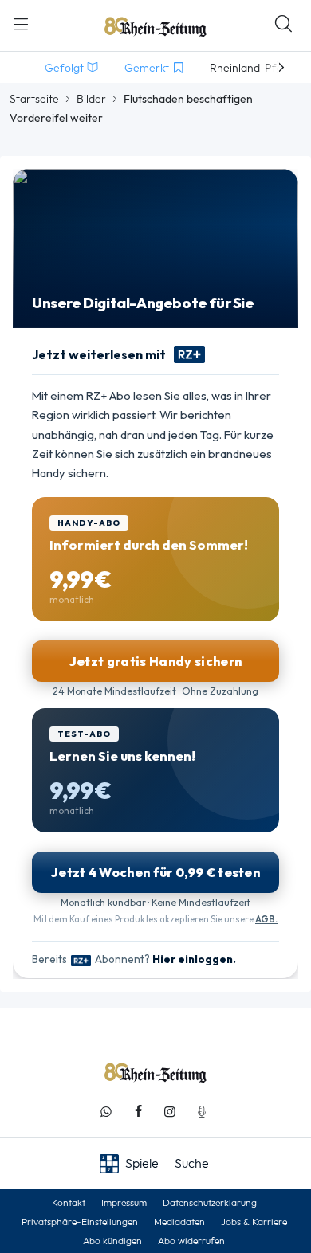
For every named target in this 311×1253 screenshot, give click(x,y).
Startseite (34, 99)
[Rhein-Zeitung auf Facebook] (138, 1111)
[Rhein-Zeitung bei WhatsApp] (106, 1111)
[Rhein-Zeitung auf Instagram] (170, 1111)
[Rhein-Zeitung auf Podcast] (202, 1111)
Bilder (91, 99)
